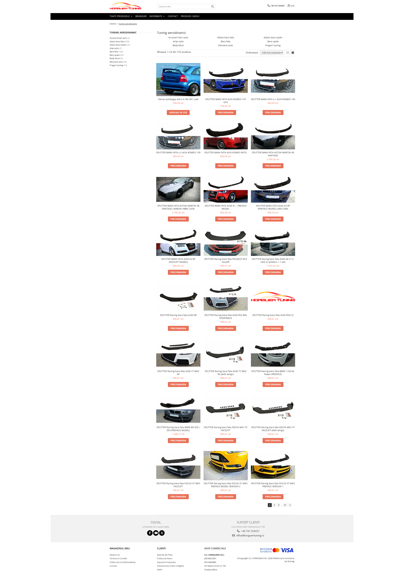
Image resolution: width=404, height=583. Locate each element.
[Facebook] (150, 533)
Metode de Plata (164, 554)
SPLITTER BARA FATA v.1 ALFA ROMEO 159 (273, 99)
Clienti (161, 548)
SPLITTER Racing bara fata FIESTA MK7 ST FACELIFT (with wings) (273, 429)
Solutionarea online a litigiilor (170, 565)
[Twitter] (162, 533)
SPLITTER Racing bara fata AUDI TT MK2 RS (178, 373)
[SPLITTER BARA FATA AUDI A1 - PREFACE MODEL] (226, 189)
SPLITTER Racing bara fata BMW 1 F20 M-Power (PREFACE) (273, 373)
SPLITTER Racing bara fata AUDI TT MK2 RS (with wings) (226, 373)
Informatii (156, 16)
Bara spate (115, 55)
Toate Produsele (120, 16)
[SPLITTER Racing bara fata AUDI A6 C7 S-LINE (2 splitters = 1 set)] (273, 242)
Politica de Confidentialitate (123, 562)
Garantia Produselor (166, 562)
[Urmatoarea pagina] (290, 505)
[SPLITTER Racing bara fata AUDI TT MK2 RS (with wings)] (226, 353)
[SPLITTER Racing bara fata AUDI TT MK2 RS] (178, 353)
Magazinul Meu (120, 548)
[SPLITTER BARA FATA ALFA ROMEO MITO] (226, 136)
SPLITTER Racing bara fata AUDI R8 (178, 315)
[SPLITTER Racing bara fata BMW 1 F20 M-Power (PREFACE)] (273, 353)
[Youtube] (156, 533)
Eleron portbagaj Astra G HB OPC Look (178, 99)
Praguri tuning (116, 65)
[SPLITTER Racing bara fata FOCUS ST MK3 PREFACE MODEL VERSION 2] (226, 465)
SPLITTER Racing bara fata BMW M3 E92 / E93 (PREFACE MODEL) (178, 429)
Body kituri (115, 58)
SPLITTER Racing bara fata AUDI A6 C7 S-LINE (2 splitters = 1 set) (273, 260)
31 (285, 504)
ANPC (159, 569)
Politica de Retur (164, 558)
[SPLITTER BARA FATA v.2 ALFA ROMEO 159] (178, 136)
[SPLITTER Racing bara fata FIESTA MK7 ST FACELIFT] (226, 409)
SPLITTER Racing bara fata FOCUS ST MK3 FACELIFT (178, 485)
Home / (114, 23)
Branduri (141, 16)
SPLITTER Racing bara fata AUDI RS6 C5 (273, 315)
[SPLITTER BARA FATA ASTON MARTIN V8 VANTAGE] (273, 136)
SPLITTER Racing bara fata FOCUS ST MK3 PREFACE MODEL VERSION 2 (225, 485)
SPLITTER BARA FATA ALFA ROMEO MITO (225, 152)
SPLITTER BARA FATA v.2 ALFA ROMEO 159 (178, 152)
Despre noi (115, 554)
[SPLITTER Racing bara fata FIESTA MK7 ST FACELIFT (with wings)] (273, 409)
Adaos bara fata (117, 41)
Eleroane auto (116, 61)
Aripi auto (114, 48)
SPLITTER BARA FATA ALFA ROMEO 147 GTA (225, 101)
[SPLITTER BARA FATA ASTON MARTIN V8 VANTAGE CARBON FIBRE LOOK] (178, 189)
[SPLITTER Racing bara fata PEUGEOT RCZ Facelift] (226, 242)
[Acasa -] (125, 6)
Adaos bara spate (118, 44)
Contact (173, 16)
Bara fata (114, 51)
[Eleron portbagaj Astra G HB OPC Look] (178, 79)
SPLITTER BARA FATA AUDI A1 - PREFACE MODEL (226, 207)
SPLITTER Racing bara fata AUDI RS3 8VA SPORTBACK (225, 317)
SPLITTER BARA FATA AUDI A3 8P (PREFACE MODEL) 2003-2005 (273, 207)
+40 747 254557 (250, 531)
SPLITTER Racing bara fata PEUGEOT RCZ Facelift (225, 260)
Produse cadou (190, 16)
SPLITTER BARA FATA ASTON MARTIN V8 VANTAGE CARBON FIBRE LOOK (178, 207)
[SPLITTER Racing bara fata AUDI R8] (178, 297)
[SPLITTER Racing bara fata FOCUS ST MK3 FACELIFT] (178, 465)
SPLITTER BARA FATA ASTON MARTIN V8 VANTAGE (273, 154)
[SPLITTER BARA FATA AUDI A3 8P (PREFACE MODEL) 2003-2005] (273, 189)
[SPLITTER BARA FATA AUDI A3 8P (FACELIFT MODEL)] (178, 242)
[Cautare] (212, 6)
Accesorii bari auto (118, 38)
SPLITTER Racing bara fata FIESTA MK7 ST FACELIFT (225, 429)
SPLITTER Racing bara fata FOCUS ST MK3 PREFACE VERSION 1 (273, 485)
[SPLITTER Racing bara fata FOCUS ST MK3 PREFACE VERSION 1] (273, 465)
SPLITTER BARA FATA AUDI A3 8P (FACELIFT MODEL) (178, 260)
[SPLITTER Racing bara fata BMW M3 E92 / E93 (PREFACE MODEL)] (178, 409)
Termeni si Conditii (118, 558)
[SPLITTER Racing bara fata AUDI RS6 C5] (273, 297)
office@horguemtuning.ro (250, 535)
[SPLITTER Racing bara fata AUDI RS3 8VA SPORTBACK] (226, 297)
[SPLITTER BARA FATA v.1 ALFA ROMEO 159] (273, 79)
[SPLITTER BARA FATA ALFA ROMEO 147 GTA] (226, 79)
